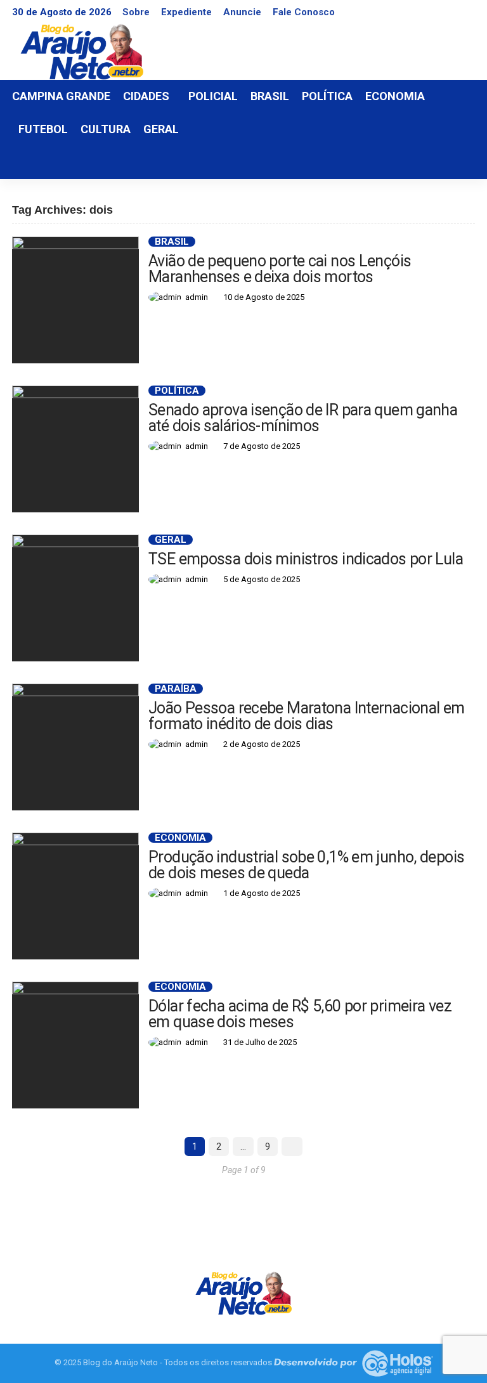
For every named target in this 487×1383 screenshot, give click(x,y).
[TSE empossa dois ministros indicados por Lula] (75, 598)
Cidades (146, 96)
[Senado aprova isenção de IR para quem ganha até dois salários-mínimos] (75, 449)
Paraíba (176, 689)
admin (196, 297)
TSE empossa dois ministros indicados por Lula (305, 559)
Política (327, 96)
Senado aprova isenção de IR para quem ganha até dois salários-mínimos (302, 418)
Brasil (269, 96)
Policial (213, 96)
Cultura (106, 129)
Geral (161, 129)
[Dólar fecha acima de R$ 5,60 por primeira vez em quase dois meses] (75, 1045)
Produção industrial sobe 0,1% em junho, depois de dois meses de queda (306, 865)
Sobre (136, 12)
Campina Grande (61, 96)
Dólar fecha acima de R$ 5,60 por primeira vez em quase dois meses (299, 1014)
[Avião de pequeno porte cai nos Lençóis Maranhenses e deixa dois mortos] (75, 300)
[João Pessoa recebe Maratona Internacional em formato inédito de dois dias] (75, 747)
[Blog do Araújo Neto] (243, 1292)
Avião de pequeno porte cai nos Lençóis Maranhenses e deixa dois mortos (279, 269)
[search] (458, 162)
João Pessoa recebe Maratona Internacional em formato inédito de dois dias (306, 716)
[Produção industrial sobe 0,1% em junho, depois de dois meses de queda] (75, 896)
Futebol (43, 129)
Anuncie (242, 12)
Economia (395, 96)
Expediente (186, 12)
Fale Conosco (304, 12)
